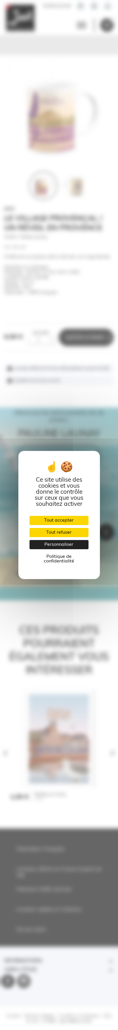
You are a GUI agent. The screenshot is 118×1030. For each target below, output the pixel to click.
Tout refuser (59, 532)
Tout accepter (59, 520)
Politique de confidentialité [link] (59, 559)
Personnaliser (58, 544)
